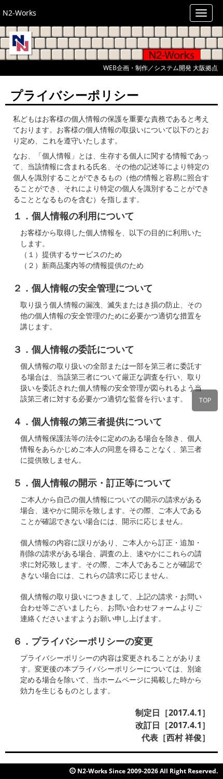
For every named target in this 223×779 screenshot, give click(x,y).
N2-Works (19, 13)
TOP (205, 400)
